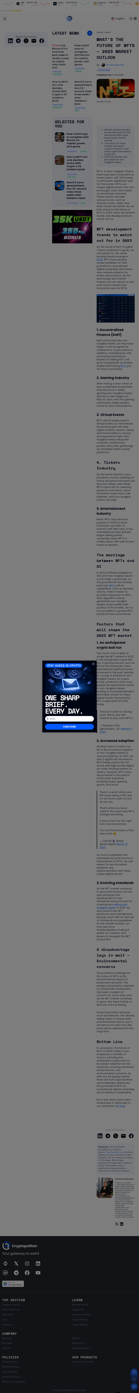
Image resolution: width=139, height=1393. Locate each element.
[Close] (93, 663)
